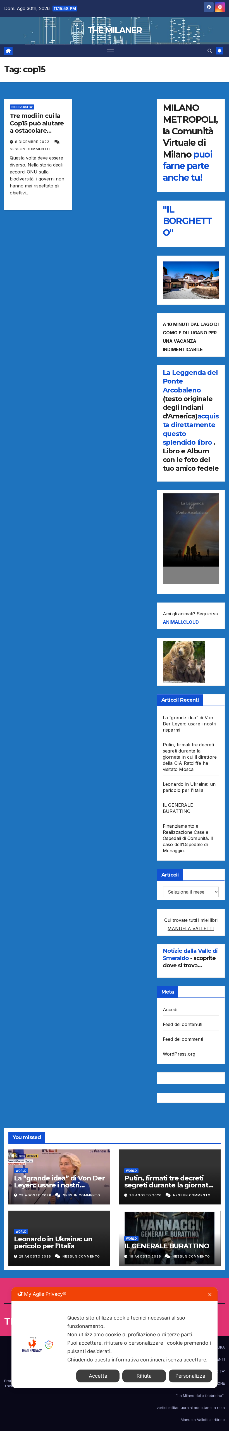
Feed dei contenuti (182, 1024)
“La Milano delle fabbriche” (200, 1395)
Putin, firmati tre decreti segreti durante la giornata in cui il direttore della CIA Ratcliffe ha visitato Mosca (190, 757)
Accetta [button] (98, 1376)
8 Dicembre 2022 (33, 142)
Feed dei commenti (183, 1039)
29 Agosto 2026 (36, 1195)
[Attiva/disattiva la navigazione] (110, 50)
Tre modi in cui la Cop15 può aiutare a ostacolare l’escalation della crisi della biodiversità (37, 134)
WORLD (21, 1170)
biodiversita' (22, 107)
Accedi (170, 1009)
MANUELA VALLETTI (191, 928)
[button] (209, 51)
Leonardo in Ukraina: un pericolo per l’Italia (53, 1242)
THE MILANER (114, 30)
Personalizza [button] (190, 1376)
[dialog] (114, 1337)
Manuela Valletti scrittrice (203, 1419)
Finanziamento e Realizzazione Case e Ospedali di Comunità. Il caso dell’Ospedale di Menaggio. (188, 838)
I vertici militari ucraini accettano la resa (190, 1407)
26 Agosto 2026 (146, 1195)
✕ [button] (210, 1294)
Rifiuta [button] (144, 1376)
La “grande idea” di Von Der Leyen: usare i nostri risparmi (189, 724)
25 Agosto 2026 (35, 1256)
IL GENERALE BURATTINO (166, 1246)
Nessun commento (30, 149)
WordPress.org (179, 1054)
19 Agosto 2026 (145, 1256)
